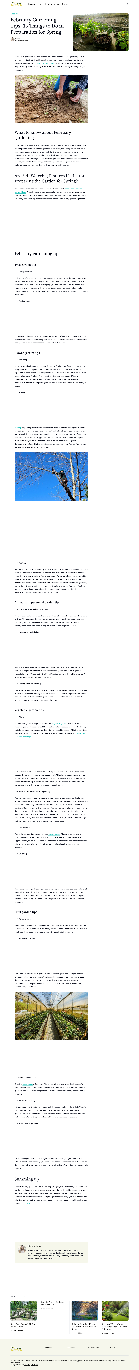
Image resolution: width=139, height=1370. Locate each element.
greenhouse (27, 1084)
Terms (112, 1347)
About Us (48, 1347)
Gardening (14, 14)
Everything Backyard (31, 1365)
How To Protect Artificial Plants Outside (52, 1303)
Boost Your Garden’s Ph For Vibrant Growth (22, 1325)
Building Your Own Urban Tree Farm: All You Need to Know (84, 1327)
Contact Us (71, 1347)
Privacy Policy (93, 1347)
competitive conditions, (44, 63)
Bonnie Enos (19, 38)
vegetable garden (59, 723)
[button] (128, 4)
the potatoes (54, 834)
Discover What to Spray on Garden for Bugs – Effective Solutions (114, 1327)
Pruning (18, 428)
